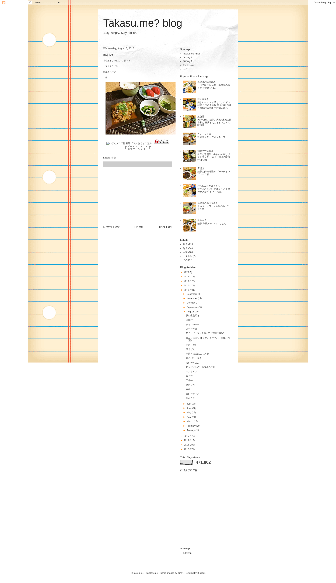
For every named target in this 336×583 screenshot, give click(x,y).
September (192, 307)
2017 (187, 285)
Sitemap (187, 553)
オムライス (191, 371)
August (191, 311)
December (192, 294)
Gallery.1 (187, 57)
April (189, 417)
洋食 (185, 248)
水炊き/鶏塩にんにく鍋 (197, 353)
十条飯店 (187, 256)
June (189, 408)
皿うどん (190, 349)
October (191, 302)
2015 (187, 436)
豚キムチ (201, 220)
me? (185, 69)
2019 (187, 276)
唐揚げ (200, 168)
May (189, 412)
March (190, 421)
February (191, 426)
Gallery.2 (187, 61)
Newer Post (111, 227)
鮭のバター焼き (194, 358)
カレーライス (204, 134)
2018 (187, 281)
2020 (187, 272)
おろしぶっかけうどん (208, 185)
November (192, 298)
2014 (187, 440)
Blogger (201, 573)
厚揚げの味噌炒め (206, 82)
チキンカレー (193, 324)
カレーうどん (193, 362)
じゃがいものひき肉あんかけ (200, 367)
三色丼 (200, 116)
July (189, 403)
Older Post (165, 227)
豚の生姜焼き (193, 315)
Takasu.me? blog (142, 23)
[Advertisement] (137, 195)
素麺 (188, 389)
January (191, 430)
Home (138, 227)
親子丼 (189, 376)
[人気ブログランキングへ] (161, 143)
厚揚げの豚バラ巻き (207, 203)
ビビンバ (190, 385)
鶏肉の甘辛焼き (205, 151)
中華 (185, 252)
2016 (187, 290)
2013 (187, 444)
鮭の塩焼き (203, 99)
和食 (113, 157)
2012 (187, 449)
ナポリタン (191, 345)
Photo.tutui (188, 65)
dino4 (180, 573)
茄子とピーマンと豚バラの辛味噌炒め (205, 333)
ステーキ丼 (191, 328)
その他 (186, 260)
